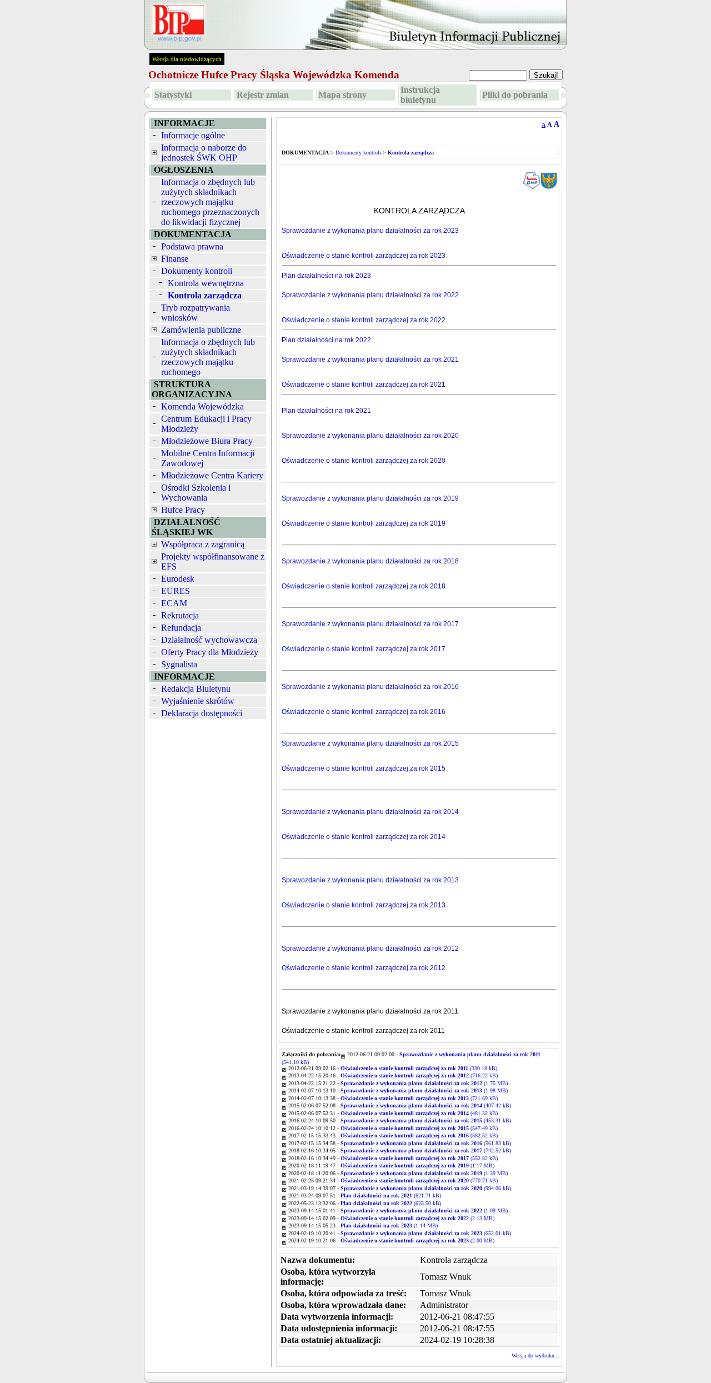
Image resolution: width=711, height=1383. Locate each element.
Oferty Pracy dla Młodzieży (209, 652)
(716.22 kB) (419, 1075)
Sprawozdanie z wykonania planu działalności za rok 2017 (370, 624)
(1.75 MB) (424, 1083)
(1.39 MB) (424, 1173)
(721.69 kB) (419, 1098)
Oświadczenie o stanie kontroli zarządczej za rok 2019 (363, 523)
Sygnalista (179, 664)
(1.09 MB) (424, 1210)
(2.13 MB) (417, 1218)
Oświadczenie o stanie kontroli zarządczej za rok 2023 (363, 255)
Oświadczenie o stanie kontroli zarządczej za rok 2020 (363, 461)
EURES (175, 591)
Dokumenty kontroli (196, 271)
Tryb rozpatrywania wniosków (195, 312)
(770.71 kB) (419, 1180)
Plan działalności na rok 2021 (326, 411)
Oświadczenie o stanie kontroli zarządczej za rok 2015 (363, 768)
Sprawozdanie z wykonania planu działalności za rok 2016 (370, 687)
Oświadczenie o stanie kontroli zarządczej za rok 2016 (363, 712)
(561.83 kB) (426, 1143)
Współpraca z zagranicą (202, 544)
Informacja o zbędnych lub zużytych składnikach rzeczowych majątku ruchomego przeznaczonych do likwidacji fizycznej (210, 202)
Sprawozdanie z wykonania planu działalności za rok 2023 (370, 230)
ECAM (174, 603)
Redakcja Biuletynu (196, 688)
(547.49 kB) (419, 1128)
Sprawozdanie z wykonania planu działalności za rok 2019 (370, 498)
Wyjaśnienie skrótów (197, 701)
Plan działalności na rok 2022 (326, 340)
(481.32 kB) (419, 1113)
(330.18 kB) (419, 1068)
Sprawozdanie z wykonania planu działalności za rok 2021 (370, 359)
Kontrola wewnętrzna (206, 283)
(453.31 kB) (426, 1120)
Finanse (174, 258)
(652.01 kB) (426, 1233)
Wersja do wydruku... (535, 1355)
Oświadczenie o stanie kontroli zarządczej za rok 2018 (363, 586)
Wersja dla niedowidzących (187, 59)
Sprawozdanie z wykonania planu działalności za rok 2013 (370, 880)
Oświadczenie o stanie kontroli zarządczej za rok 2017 (363, 649)
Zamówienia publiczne (201, 329)
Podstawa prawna (192, 246)
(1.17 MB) (417, 1165)
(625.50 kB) (391, 1203)
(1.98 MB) (424, 1090)
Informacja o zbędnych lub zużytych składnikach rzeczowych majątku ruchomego (208, 357)
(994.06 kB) (426, 1188)
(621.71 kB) (391, 1195)
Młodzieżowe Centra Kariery (212, 475)
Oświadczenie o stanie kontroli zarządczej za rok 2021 (363, 384)
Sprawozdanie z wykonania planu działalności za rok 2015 (370, 743)
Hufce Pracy (183, 510)
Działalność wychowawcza (209, 640)
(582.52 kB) (419, 1135)
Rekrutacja (180, 615)
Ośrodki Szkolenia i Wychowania (196, 492)
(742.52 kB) (426, 1150)
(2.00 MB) (417, 1240)
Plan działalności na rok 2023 (326, 275)
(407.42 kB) (426, 1105)
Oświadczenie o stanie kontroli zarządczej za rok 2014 (363, 837)
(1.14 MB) (389, 1225)
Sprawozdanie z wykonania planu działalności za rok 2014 (370, 812)
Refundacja (181, 627)
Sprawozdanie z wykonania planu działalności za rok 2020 (370, 436)
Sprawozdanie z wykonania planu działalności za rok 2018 (370, 561)
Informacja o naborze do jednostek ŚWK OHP (204, 152)
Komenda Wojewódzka (202, 406)
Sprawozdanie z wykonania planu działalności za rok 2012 (370, 948)
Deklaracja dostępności (201, 713)
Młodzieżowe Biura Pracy (207, 441)
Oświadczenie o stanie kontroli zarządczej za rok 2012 (363, 968)
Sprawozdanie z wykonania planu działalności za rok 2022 (370, 295)
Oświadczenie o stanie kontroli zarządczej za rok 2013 (363, 905)
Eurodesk (177, 578)
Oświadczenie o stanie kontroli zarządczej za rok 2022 (363, 320)
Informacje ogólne (193, 135)
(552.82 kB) (419, 1158)
